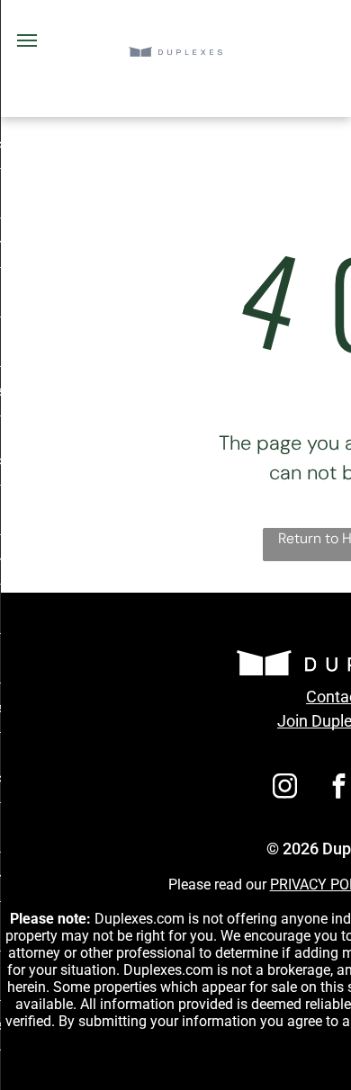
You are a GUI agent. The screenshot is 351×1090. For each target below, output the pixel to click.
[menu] (27, 40)
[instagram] (285, 788)
